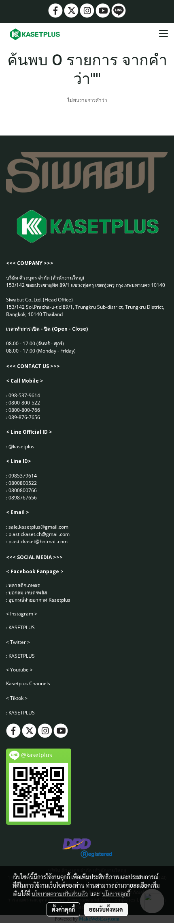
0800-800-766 (24, 410)
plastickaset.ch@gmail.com (39, 534)
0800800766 (22, 490)
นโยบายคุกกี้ (116, 893)
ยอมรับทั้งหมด (106, 909)
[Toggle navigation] (163, 34)
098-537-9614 (24, 395)
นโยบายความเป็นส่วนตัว (60, 893)
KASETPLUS (21, 627)
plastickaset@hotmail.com (38, 541)
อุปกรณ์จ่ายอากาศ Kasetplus (39, 599)
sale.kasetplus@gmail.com (38, 526)
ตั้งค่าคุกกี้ (63, 909)
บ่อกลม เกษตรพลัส (27, 592)
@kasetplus (21, 446)
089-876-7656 (24, 417)
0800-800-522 (24, 402)
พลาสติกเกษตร (24, 585)
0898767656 (22, 497)
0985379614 (22, 475)
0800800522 (22, 483)
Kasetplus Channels (28, 683)
